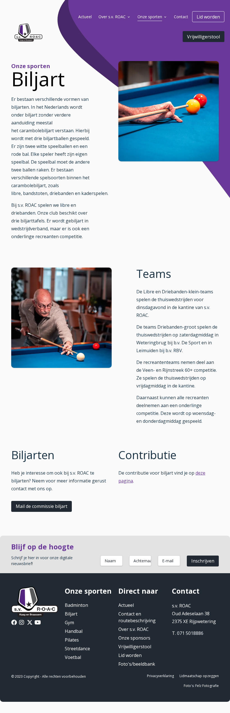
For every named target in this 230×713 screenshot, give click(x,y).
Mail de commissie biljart (41, 506)
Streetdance (77, 648)
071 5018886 (190, 633)
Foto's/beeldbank (136, 664)
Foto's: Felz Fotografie (201, 685)
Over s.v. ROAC (133, 629)
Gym (69, 622)
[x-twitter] (30, 623)
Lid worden (208, 17)
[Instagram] (21, 623)
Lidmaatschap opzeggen (199, 675)
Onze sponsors (134, 638)
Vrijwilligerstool (203, 37)
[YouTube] (37, 623)
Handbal (73, 631)
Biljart (71, 614)
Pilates (72, 640)
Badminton (76, 605)
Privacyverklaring (160, 675)
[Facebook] (14, 623)
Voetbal (73, 657)
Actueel (126, 605)
